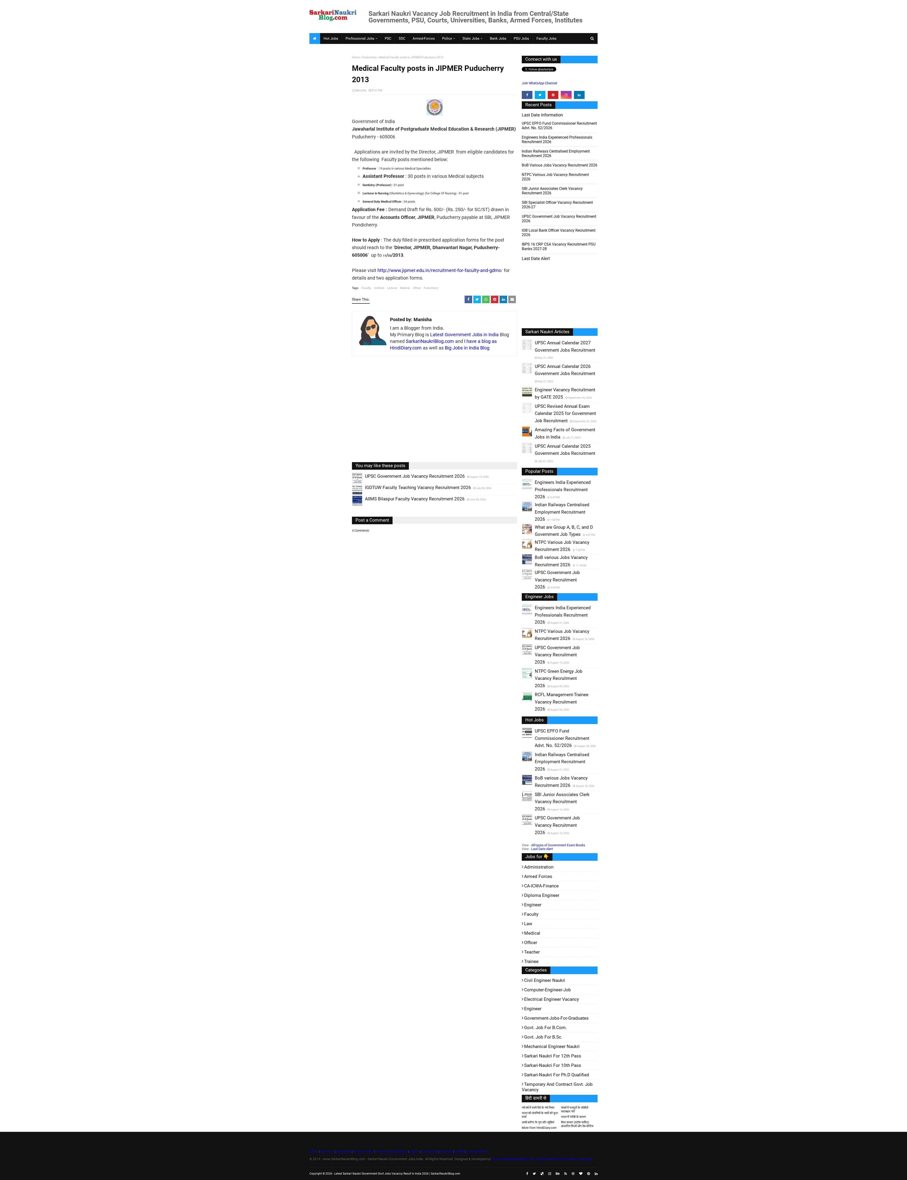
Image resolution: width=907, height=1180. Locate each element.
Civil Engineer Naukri (544, 980)
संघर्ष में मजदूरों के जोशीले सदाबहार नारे (574, 1109)
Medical (405, 288)
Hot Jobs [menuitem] (331, 38)
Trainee (531, 961)
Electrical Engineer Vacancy (551, 999)
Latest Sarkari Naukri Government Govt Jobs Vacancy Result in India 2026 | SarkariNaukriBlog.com (397, 1173)
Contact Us (430, 1151)
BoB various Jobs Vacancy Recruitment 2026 (559, 165)
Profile (459, 1151)
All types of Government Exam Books (558, 845)
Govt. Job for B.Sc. (543, 1037)
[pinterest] (553, 95)
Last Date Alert (542, 849)
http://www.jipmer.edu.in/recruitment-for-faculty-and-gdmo (439, 270)
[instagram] (566, 95)
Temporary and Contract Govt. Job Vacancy (557, 1087)
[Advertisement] (328, 129)
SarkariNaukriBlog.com (430, 341)
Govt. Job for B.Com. (545, 1027)
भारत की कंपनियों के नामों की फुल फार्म (540, 1115)
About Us (327, 1151)
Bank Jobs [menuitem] (498, 38)
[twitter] (540, 95)
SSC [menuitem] (402, 38)
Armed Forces (538, 876)
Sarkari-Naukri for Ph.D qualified (556, 1075)
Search (415, 1151)
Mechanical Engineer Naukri (552, 1046)
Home (356, 57)
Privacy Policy (363, 1151)
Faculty (366, 288)
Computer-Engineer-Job (547, 990)
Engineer (532, 904)
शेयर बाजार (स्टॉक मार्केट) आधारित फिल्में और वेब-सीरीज (577, 1124)
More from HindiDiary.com (539, 1127)
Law (528, 923)
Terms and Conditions (391, 1151)
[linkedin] (579, 95)
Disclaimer (343, 1151)
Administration (538, 867)
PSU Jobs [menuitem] (521, 38)
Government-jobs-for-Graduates (556, 1018)
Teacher (532, 952)
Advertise (446, 1151)
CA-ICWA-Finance (541, 886)
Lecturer (392, 288)
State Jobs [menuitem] (470, 38)
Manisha (360, 90)
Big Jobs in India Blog (467, 348)
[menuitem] (314, 38)
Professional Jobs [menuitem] (360, 38)
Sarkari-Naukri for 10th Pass (552, 1065)
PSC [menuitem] (388, 38)
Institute (379, 288)
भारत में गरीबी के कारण (573, 1117)
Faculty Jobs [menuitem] (546, 38)
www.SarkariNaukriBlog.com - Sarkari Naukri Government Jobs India (542, 1159)
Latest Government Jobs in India (464, 334)
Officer (417, 288)
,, (352, 494)
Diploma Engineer (541, 895)
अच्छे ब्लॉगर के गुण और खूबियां (538, 1122)
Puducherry (369, 57)
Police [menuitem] (447, 38)
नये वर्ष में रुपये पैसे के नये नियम (538, 1107)
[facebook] (527, 95)
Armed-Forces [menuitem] (424, 38)
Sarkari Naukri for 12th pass (552, 1056)
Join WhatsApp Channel (539, 83)
